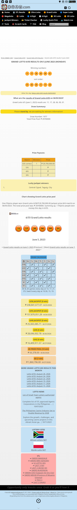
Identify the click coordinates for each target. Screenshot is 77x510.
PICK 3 (39, 480)
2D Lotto (70, 16)
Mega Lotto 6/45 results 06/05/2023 (44, 93)
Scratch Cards (21, 24)
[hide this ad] (38, 509)
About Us (53, 492)
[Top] (38, 503)
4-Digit (33, 16)
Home (7, 12)
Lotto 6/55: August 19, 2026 (38, 381)
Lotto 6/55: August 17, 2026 (38, 383)
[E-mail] (66, 1)
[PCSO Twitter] (2, 2)
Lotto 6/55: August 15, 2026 (38, 386)
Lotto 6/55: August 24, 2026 (38, 376)
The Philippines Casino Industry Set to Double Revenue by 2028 (38, 411)
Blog (44, 24)
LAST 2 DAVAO (39, 482)
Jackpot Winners (11, 20)
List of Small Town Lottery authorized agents (38, 396)
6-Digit (45, 16)
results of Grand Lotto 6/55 (38, 98)
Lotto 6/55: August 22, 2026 (38, 379)
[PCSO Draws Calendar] (63, 1)
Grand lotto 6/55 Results (35, 58)
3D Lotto (57, 16)
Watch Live (68, 20)
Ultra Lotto (36, 12)
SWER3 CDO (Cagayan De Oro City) (39, 473)
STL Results (20, 12)
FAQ (34, 24)
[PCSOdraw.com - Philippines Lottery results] (17, 9)
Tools (7, 24)
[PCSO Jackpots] (59, 1)
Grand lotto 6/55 (19, 58)
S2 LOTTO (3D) (40, 463)
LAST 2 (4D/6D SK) (39, 468)
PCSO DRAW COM (7, 58)
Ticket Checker (30, 20)
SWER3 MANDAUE (39, 458)
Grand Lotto (52, 12)
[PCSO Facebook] (6, 2)
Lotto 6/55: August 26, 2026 (38, 374)
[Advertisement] (38, 42)
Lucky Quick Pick (50, 20)
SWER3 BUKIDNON (39, 470)
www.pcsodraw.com (17, 492)
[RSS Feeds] (10, 2)
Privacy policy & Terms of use (40, 492)
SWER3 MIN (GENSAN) (39, 461)
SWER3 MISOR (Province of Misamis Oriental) (39, 476)
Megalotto (9, 16)
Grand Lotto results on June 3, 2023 (18, 247)
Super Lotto (68, 12)
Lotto (21, 16)
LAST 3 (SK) (39, 465)
